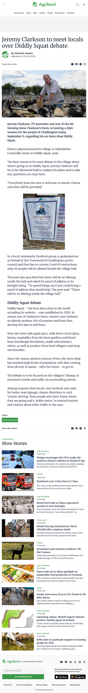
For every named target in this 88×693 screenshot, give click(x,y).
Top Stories (19, 13)
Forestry (70, 13)
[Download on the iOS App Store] (61, 677)
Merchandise (75, 685)
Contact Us (7, 685)
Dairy (28, 13)
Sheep (50, 13)
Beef (35, 13)
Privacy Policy (41, 685)
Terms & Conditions (24, 685)
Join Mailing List (23, 676)
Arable (42, 13)
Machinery (60, 13)
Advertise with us (59, 685)
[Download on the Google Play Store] (78, 677)
